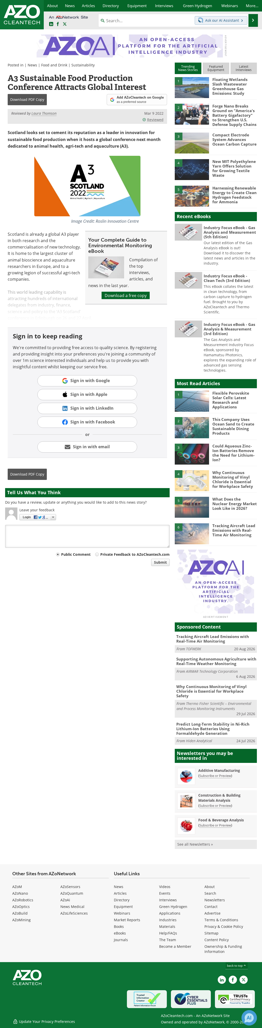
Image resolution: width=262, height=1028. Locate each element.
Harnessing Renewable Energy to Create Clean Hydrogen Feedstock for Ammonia (234, 194)
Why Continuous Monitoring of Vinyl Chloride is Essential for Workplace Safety (232, 479)
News (32, 65)
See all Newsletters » (195, 844)
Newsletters (214, 899)
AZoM (17, 886)
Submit (160, 562)
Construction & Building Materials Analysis (219, 798)
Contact (210, 906)
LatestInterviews (244, 68)
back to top (235, 965)
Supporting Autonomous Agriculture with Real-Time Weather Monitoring (216, 661)
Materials (167, 926)
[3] (192, 142)
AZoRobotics (22, 899)
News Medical (72, 906)
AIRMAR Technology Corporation (212, 671)
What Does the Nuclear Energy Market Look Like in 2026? (234, 504)
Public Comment (76, 554)
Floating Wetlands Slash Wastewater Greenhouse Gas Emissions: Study (229, 86)
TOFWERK (193, 648)
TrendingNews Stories (188, 68)
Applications (169, 913)
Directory (121, 899)
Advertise (212, 913)
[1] (192, 87)
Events (164, 893)
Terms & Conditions (221, 919)
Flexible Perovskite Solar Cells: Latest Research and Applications (230, 400)
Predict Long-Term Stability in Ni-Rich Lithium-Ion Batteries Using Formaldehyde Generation (212, 729)
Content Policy (216, 939)
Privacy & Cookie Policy (223, 926)
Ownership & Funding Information (223, 949)
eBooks (120, 933)
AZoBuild (20, 913)
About (209, 886)
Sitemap (211, 933)
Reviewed (155, 119)
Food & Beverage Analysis (221, 820)
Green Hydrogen (173, 906)
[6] (192, 533)
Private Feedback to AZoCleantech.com (135, 554)
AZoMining (21, 919)
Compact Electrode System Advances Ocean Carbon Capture (234, 139)
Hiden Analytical (199, 740)
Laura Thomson (44, 113)
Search (210, 893)
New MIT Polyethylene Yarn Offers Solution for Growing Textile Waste (234, 168)
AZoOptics (21, 906)
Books (119, 926)
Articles (120, 893)
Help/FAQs (168, 933)
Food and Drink (54, 65)
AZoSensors (70, 886)
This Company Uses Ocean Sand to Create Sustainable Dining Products (233, 426)
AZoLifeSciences (74, 913)
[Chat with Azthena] (249, 1017)
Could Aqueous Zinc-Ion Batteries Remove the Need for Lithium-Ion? (233, 452)
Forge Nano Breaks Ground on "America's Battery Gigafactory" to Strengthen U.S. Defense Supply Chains (234, 115)
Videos (164, 886)
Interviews (168, 899)
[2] (192, 113)
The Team (167, 939)
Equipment (123, 906)
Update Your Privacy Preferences (46, 1021)
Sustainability (83, 65)
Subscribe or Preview (215, 775)
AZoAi (65, 899)
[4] (192, 169)
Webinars (122, 913)
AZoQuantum (71, 893)
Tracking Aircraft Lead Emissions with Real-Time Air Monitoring (233, 530)
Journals (121, 939)
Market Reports (127, 919)
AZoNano (20, 893)
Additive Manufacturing (219, 770)
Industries (168, 919)
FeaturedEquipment (216, 68)
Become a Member (175, 946)
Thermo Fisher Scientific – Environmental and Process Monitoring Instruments (214, 706)
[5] (192, 195)
